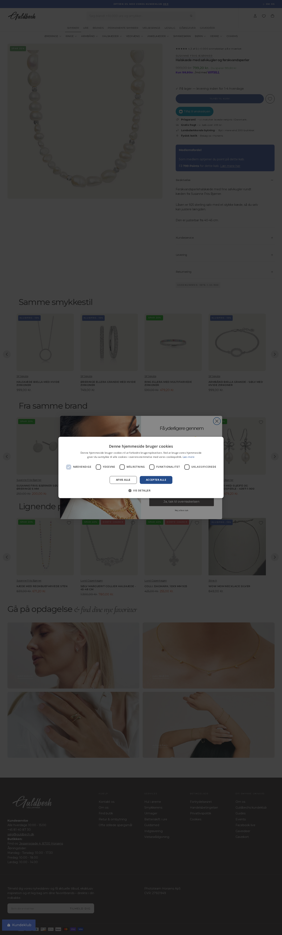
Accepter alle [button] (156, 480)
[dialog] (141, 467)
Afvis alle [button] (123, 480)
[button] (141, 490)
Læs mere (188, 457)
